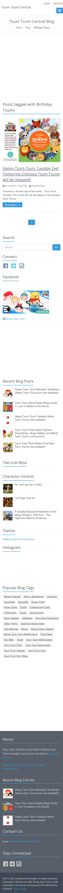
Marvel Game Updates (42, 629)
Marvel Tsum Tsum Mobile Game (20, 634)
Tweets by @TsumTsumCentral (18, 539)
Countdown (9, 602)
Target (20, 639)
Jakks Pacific (11, 623)
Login (47, 3)
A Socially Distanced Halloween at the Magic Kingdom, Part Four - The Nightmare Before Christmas (36, 515)
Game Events (37, 612)
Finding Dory (10, 612)
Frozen (23, 612)
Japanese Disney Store (32, 623)
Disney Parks (38, 602)
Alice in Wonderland (34, 596)
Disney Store (10, 607)
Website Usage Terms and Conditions (23, 765)
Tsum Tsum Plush (13, 645)
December (23, 602)
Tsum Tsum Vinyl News (16, 656)
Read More (11, 205)
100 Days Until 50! (25, 498)
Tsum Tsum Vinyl (37, 650)
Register (58, 3)
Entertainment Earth (40, 607)
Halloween (27, 618)
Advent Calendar (12, 596)
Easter (23, 607)
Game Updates (11, 618)
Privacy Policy (10, 768)
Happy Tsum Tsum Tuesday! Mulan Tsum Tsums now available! (34, 418)
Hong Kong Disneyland (46, 618)
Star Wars (9, 639)
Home (19, 27)
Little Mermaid (11, 629)
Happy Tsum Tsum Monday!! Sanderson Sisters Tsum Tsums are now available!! (37, 390)
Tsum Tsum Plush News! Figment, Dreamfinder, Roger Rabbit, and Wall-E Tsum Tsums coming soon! (36, 433)
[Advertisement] (31, 67)
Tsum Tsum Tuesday (14, 650)
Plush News (46, 634)
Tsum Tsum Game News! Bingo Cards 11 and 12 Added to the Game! (36, 404)
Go (56, 247)
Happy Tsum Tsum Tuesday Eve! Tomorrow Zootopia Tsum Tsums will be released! (31, 174)
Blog (28, 27)
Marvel (24, 629)
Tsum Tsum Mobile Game (39, 639)
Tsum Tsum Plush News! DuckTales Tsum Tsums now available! (34, 445)
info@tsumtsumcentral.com (25, 841)
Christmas (52, 596)
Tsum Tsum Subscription (37, 645)
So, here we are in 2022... (29, 484)
